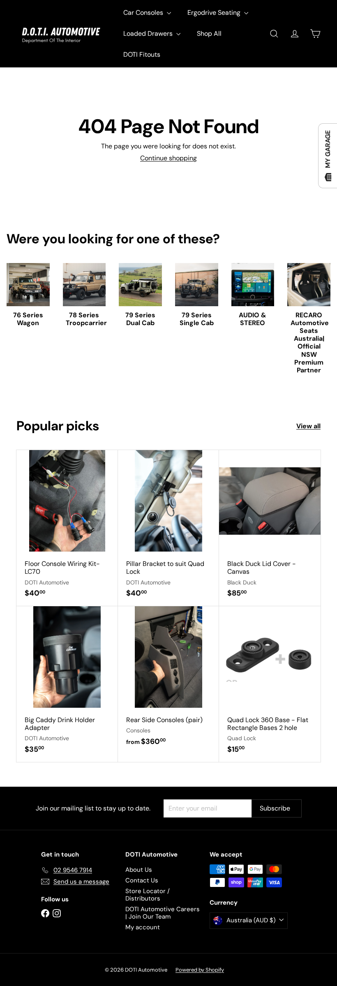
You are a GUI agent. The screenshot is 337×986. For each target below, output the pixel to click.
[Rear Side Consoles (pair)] (168, 680)
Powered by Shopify (199, 969)
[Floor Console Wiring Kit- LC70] (67, 528)
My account (142, 927)
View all (308, 426)
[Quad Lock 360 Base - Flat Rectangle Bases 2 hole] (270, 684)
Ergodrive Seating (214, 12)
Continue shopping (168, 158)
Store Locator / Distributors (147, 895)
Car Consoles (144, 12)
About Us (138, 870)
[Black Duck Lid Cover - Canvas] (270, 528)
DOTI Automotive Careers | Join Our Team (162, 913)
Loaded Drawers (148, 33)
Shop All (209, 33)
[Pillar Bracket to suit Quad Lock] (168, 528)
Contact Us (141, 880)
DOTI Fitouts (141, 54)
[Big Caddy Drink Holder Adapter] (67, 684)
